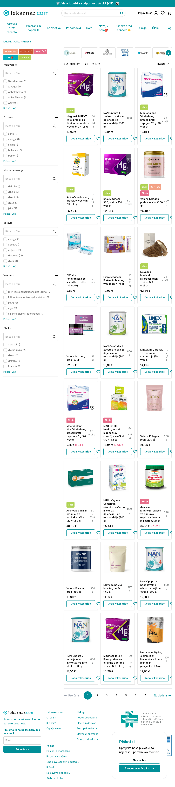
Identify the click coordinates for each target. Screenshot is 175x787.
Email (8, 740)
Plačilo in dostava (86, 723)
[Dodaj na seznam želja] (98, 139)
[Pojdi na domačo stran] (25, 13)
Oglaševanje (53, 728)
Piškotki (50, 767)
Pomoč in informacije (58, 750)
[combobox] (87, 64)
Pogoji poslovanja (87, 717)
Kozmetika (54, 28)
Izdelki (7, 41)
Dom (89, 28)
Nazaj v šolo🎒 (103, 28)
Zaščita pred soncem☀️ (124, 28)
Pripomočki (73, 28)
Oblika (16, 41)
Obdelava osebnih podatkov (62, 761)
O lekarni (51, 717)
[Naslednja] (168, 53)
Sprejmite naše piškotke (139, 768)
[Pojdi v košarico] (169, 13)
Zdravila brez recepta (11, 28)
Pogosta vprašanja (57, 756)
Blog (169, 28)
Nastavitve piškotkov (58, 772)
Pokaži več (9, 108)
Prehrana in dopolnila (33, 28)
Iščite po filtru (13, 73)
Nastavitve (139, 760)
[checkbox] (5, 81)
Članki (156, 28)
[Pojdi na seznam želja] (163, 13)
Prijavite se (22, 749)
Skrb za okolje (54, 778)
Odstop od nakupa (87, 739)
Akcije (142, 28)
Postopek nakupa (87, 728)
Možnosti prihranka (87, 733)
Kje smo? (51, 723)
